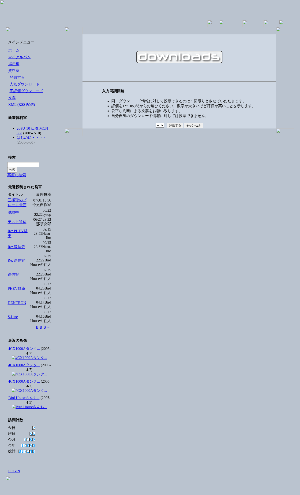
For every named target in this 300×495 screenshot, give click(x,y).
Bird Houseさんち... (24, 398)
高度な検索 (16, 175)
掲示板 (13, 64)
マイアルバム (19, 57)
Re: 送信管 (16, 247)
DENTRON (17, 303)
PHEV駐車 (16, 288)
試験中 (13, 212)
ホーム (13, 50)
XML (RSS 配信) (21, 104)
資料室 (13, 71)
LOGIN (14, 471)
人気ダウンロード (25, 84)
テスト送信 (17, 222)
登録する (17, 77)
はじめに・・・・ (32, 137)
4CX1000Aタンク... (24, 349)
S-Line (13, 317)
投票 (12, 98)
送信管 (13, 274)
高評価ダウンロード (26, 91)
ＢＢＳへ (42, 327)
